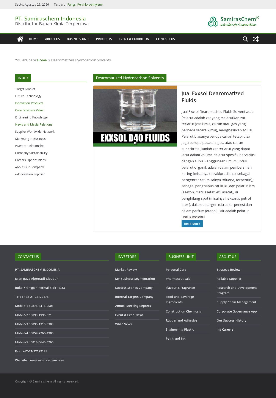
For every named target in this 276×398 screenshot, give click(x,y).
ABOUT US (52, 39)
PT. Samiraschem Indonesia (50, 18)
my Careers (225, 329)
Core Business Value (29, 110)
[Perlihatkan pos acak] (256, 39)
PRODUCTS (104, 39)
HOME (33, 39)
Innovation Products (29, 103)
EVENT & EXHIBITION (134, 39)
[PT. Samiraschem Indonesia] (20, 39)
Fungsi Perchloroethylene (85, 4)
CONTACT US (165, 39)
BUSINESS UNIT (78, 39)
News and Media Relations (33, 124)
